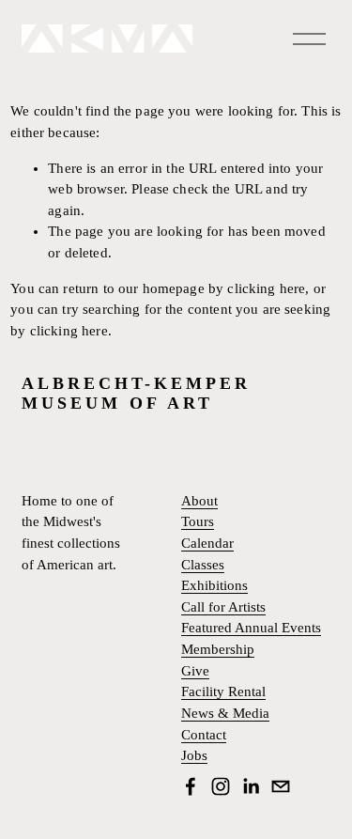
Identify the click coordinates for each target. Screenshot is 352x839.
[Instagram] (220, 786)
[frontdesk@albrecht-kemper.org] (280, 786)
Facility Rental (223, 692)
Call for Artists (223, 607)
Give (195, 671)
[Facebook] (190, 786)
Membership (217, 650)
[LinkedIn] (250, 786)
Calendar (207, 543)
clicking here (266, 288)
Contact (203, 735)
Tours (197, 522)
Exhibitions (214, 586)
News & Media (225, 714)
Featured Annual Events (251, 628)
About (199, 501)
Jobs (194, 756)
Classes (202, 565)
